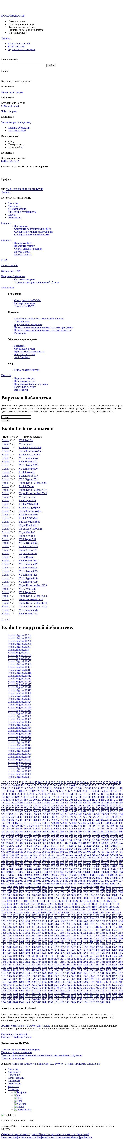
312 (53, 811)
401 (89, 820)
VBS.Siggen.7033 (28, 613)
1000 (112, 883)
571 (3, 840)
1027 (27, 889)
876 (39, 872)
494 (21, 831)
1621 (61, 970)
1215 (21, 915)
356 (8, 817)
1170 (3, 909)
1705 (62, 981)
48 (22, 785)
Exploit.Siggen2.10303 (19, 661)
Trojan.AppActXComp (31, 528)
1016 (85, 886)
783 (107, 860)
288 (66, 808)
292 (85, 808)
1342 (27, 932)
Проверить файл (23, 243)
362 (35, 817)
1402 (9, 941)
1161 (71, 906)
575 (21, 840)
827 (62, 866)
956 (35, 880)
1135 (43, 903)
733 (3, 857)
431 (102, 822)
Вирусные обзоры (24, 378)
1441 (114, 944)
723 (80, 854)
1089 (21, 898)
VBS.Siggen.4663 (28, 542)
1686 (73, 979)
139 (3, 794)
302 (8, 811)
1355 (102, 932)
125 (61, 791)
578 (35, 840)
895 (3, 875)
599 (8, 843)
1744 (44, 987)
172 (30, 796)
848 (35, 869)
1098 (73, 898)
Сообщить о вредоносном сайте (31, 234)
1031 (50, 889)
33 (94, 782)
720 (66, 854)
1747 (62, 987)
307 (30, 811)
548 (21, 837)
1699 (27, 981)
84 (18, 788)
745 (57, 857)
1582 (79, 964)
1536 (56, 958)
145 (30, 794)
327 (121, 811)
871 (17, 872)
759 (121, 857)
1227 (91, 915)
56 (47, 785)
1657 (27, 976)
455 (89, 825)
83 (15, 788)
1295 (120, 924)
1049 (33, 892)
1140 (71, 903)
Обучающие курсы (24, 348)
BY (38, 189)
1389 (56, 938)
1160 (65, 906)
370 (71, 817)
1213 (9, 915)
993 (80, 883)
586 (71, 840)
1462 (114, 947)
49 (25, 785)
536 (89, 834)
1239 (38, 918)
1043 (120, 889)
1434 (73, 944)
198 (26, 799)
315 (66, 811)
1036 (79, 889)
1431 (56, 944)
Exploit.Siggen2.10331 (19, 719)
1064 (120, 892)
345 (80, 814)
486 (107, 828)
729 (107, 854)
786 (121, 860)
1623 (73, 970)
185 (89, 796)
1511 (32, 955)
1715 (120, 981)
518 (8, 834)
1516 (61, 955)
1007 (33, 886)
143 (21, 794)
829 (71, 866)
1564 (96, 961)
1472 (50, 950)
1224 (73, 915)
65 (77, 785)
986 (48, 883)
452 (76, 825)
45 (12, 785)
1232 (120, 915)
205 (57, 799)
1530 (21, 958)
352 (112, 814)
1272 (108, 921)
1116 (53, 901)
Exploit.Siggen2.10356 (19, 762)
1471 (44, 950)
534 (80, 834)
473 (48, 828)
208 (71, 799)
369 (66, 817)
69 (89, 785)
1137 (54, 903)
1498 (79, 953)
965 (76, 880)
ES (16, 189)
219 (121, 799)
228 (39, 802)
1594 (27, 967)
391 (44, 820)
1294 (114, 924)
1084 (114, 895)
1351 (79, 932)
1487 (15, 953)
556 (57, 837)
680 (8, 851)
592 (98, 840)
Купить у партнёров (19, 43)
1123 (92, 901)
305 (21, 811)
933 (53, 877)
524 (35, 834)
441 (26, 825)
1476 (73, 950)
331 (17, 814)
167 (8, 796)
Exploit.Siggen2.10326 (19, 707)
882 (66, 872)
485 (103, 828)
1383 (21, 938)
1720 (27, 984)
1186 (94, 909)
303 (12, 811)
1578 (56, 964)
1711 (96, 981)
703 (112, 851)
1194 (20, 912)
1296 (3, 927)
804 (80, 863)
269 (103, 805)
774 (66, 860)
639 (66, 846)
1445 (15, 947)
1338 (3, 932)
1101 (90, 898)
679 (3, 851)
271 (112, 805)
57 (51, 785)
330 (12, 814)
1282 (44, 924)
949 (3, 880)
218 (116, 799)
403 (98, 820)
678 (121, 848)
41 (120, 782)
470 (35, 828)
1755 (108, 987)
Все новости (21, 389)
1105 (113, 898)
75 (109, 785)
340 (57, 814)
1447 (27, 947)
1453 (62, 947)
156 (80, 794)
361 (30, 817)
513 (107, 831)
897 (12, 875)
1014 (73, 886)
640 (71, 846)
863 (103, 869)
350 (103, 814)
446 (48, 825)
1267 (79, 921)
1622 (67, 970)
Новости (12, 214)
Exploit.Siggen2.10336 (19, 733)
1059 (91, 892)
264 (80, 805)
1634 (15, 973)
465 (12, 828)
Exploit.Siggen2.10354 (19, 756)
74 (106, 785)
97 (60, 788)
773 (62, 860)
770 (48, 860)
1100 (85, 898)
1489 (27, 953)
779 (89, 860)
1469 (33, 950)
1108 (9, 901)
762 (12, 860)
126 (65, 791)
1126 (109, 901)
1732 (96, 984)
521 (21, 834)
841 (3, 869)
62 (67, 785)
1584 (91, 964)
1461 (108, 947)
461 (116, 825)
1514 (50, 955)
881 (62, 872)
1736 (120, 984)
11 (23, 782)
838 (112, 866)
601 (17, 843)
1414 (79, 941)
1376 (102, 935)
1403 (15, 941)
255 (39, 805)
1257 (21, 921)
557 (62, 837)
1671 (108, 976)
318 (80, 811)
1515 (56, 955)
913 (84, 875)
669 (80, 848)
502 (57, 831)
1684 (62, 979)
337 (44, 814)
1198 (43, 912)
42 (2, 785)
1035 (73, 889)
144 (26, 794)
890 (103, 872)
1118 (64, 901)
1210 (112, 912)
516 (121, 831)
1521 (90, 955)
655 (17, 848)
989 (62, 883)
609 (53, 843)
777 (80, 860)
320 (89, 811)
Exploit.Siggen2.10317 (19, 684)
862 (98, 869)
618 (93, 843)
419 (48, 822)
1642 (62, 973)
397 (71, 820)
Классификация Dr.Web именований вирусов (39, 318)
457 (98, 825)
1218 (38, 915)
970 (98, 880)
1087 (9, 898)
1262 (50, 921)
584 (62, 840)
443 (35, 825)
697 (85, 851)
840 (121, 866)
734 (8, 857)
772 (57, 860)
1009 (44, 886)
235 (71, 802)
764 (21, 860)
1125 (103, 901)
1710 (91, 981)
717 (53, 854)
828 (66, 866)
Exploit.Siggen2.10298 (19, 644)
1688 (85, 979)
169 (17, 796)
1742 (33, 987)
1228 (96, 915)
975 (121, 880)
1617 (38, 970)
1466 (15, 950)
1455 (73, 947)
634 (44, 846)
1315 (114, 927)
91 (41, 788)
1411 (61, 941)
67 (83, 785)
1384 (27, 938)
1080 (91, 895)
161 (103, 794)
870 (12, 872)
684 (26, 851)
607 (44, 843)
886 (85, 872)
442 (30, 825)
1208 (101, 912)
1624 (79, 970)
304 (17, 811)
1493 (50, 953)
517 (3, 834)
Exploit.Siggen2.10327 (19, 710)
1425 (21, 944)
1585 (96, 964)
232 (57, 802)
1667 (85, 976)
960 (53, 880)
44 (9, 785)
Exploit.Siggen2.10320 (19, 693)
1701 (38, 981)
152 (62, 794)
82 (12, 788)
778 (85, 860)
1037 (85, 889)
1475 (67, 950)
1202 (66, 912)
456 (94, 825)
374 (89, 817)
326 (116, 811)
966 (80, 880)
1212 (3, 915)
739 (30, 857)
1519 (79, 955)
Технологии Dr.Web (25, 306)
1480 (96, 950)
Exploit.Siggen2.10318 (19, 687)
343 (71, 814)
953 (21, 880)
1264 (62, 921)
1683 (56, 979)
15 (36, 782)
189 (107, 796)
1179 (54, 909)
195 (12, 799)
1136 (49, 903)
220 (3, 802)
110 (116, 788)
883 (71, 872)
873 (26, 872)
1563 (91, 961)
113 (7, 791)
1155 (37, 906)
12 (26, 782)
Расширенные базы (24, 303)
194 (8, 799)
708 (12, 854)
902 (35, 875)
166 (3, 796)
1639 (44, 973)
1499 (85, 953)
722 (75, 854)
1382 (15, 938)
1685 (67, 979)
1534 (44, 958)
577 (30, 840)
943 (98, 877)
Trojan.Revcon (26, 557)
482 (89, 828)
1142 (82, 903)
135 (106, 791)
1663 (62, 976)
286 (57, 808)
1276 (9, 924)
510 (94, 831)
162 (107, 794)
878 (48, 872)
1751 (85, 987)
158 (89, 794)
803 (76, 863)
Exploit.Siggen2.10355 (19, 759)
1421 (120, 941)
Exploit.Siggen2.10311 (19, 672)
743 (48, 857)
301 (3, 811)
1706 (67, 981)
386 (21, 820)
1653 (3, 976)
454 (85, 825)
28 (78, 782)
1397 (102, 938)
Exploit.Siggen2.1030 (19, 652)
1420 (114, 941)
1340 (15, 932)
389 (35, 820)
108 (107, 788)
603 (26, 843)
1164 (88, 906)
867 (121, 869)
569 (116, 837)
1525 (114, 955)
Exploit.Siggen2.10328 (19, 713)
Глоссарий (20, 333)
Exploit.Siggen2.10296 (19, 641)
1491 (38, 953)
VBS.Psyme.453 (27, 497)
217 (112, 799)
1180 (60, 909)
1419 (108, 941)
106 (98, 788)
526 (44, 834)
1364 (33, 935)
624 (121, 843)
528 (53, 834)
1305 (56, 927)
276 (12, 808)
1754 (102, 987)
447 (53, 825)
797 (48, 863)
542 (116, 834)
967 (85, 880)
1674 (3, 979)
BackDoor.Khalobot (29, 521)
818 (21, 866)
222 (12, 802)
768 (39, 860)
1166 (99, 906)
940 (85, 877)
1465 (9, 950)
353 (116, 814)
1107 (3, 901)
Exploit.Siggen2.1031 (19, 670)
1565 (102, 961)
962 (62, 880)
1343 (33, 932)
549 (26, 837)
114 (12, 791)
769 (44, 860)
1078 (79, 895)
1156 (43, 906)
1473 (56, 950)
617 (89, 843)
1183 (77, 909)
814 (3, 866)
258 (53, 805)
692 (62, 851)
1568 (120, 961)
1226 (85, 915)
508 (85, 831)
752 (89, 857)
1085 (120, 895)
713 (35, 854)
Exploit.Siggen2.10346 (19, 748)
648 (107, 846)
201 (39, 799)
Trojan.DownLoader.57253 (33, 595)
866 (116, 869)
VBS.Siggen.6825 (28, 567)
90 (38, 788)
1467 (21, 950)
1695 (3, 981)
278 (21, 808)
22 (58, 782)
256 (44, 805)
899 (21, 875)
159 (94, 794)
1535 (50, 958)
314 (62, 811)
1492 (44, 953)
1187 (99, 909)
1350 (73, 932)
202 (44, 799)
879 (53, 872)
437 (8, 825)
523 (30, 834)
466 (17, 828)
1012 (61, 886)
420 (53, 822)
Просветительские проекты (29, 351)
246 (121, 802)
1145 (99, 903)
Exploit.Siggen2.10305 (19, 664)
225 (26, 802)
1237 (27, 918)
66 (80, 785)
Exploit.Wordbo (27, 472)
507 (80, 831)
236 (76, 802)
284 (48, 808)
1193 (15, 912)
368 (62, 817)
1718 (15, 984)
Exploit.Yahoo (26, 486)
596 (116, 840)
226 (30, 802)
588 (80, 840)
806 (89, 863)
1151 (15, 906)
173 (35, 796)
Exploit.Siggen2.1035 (19, 751)
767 (35, 860)
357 (12, 817)
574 (17, 840)
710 (21, 854)
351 (107, 814)
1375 (96, 935)
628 (17, 846)
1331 (85, 929)
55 (44, 785)
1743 (38, 987)
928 (30, 877)
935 (62, 877)
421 (57, 822)
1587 (108, 964)
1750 (79, 987)
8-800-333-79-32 (10, 105)
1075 (62, 895)
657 (26, 848)
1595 (33, 967)
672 (94, 848)
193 (3, 799)
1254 (3, 921)
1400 (120, 938)
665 (62, 848)
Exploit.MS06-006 (28, 518)
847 (30, 869)
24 (65, 782)
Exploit (5, 440)
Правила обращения (19, 127)
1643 (67, 973)
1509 (21, 955)
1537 (62, 958)
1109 (15, 901)
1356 (108, 932)
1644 (73, 973)
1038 (91, 889)
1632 (3, 973)
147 (39, 794)
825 (53, 866)
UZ (34, 189)
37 (107, 782)
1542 (91, 958)
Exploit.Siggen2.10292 (19, 635)
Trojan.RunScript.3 (28, 525)
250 (17, 805)
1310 (85, 927)
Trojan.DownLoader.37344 (33, 493)
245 (116, 802)
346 (85, 814)
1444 (9, 947)
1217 (33, 915)
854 (62, 869)
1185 (88, 909)
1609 (114, 967)
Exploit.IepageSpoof (29, 507)
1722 (38, 984)
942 (94, 877)
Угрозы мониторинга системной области (36, 282)
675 (107, 848)
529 (57, 834)
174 (39, 796)
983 (35, 883)
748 (71, 857)
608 (48, 843)
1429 (44, 944)
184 (85, 796)
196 (17, 799)
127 (70, 791)
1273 (114, 921)
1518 (73, 955)
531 (66, 834)
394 (57, 820)
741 (39, 857)
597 (121, 840)
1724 (50, 984)
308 (35, 811)
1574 (33, 964)
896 (8, 875)
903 (39, 875)
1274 (120, 921)
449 (62, 825)
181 (71, 796)
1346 (50, 932)
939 (80, 877)
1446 (21, 947)
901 (30, 875)
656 (21, 848)
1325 (50, 929)
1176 (37, 909)
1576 (44, 964)
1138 (60, 903)
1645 (79, 973)
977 (8, 883)
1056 (73, 892)
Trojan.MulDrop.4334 (30, 451)
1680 (38, 979)
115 (16, 791)
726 (93, 854)
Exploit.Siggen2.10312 (19, 675)
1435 (79, 944)
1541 (85, 958)
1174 (26, 909)
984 (39, 883)
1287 (73, 924)
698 (89, 851)
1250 (102, 918)
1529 (15, 958)
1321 (27, 929)
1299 (21, 927)
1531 (27, 958)
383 (8, 820)
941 (89, 877)
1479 (91, 950)
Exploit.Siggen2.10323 (19, 698)
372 (80, 817)
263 (76, 805)
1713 (108, 981)
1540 (79, 958)
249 (12, 805)
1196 (32, 912)
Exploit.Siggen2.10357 (19, 765)
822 (39, 866)
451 (71, 825)
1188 (105, 909)
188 (103, 796)
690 (53, 851)
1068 (21, 895)
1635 (21, 973)
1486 (9, 953)
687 (39, 851)
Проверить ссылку (24, 245)
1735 (114, 984)
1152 (20, 906)
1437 (91, 944)
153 (66, 794)
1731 (91, 984)
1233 (3, 918)
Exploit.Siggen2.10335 (19, 730)
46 (15, 785)
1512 (38, 955)
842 (8, 869)
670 (85, 848)
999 (107, 883)
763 (17, 860)
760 (3, 860)
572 (8, 840)
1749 (73, 987)
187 (98, 796)
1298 (15, 927)
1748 (67, 987)
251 (21, 805)
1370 (67, 935)
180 (66, 796)
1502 (102, 953)
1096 (62, 898)
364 (44, 817)
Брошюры (19, 345)
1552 (27, 961)
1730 (85, 984)
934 (57, 877)
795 (39, 863)
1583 (85, 964)
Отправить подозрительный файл (32, 228)
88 (31, 788)
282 (39, 808)
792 (26, 863)
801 (66, 863)
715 (44, 854)
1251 (108, 918)
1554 (38, 961)
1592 (15, 967)
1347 (56, 932)
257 (48, 805)
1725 (56, 984)
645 (94, 846)
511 (98, 831)
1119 (69, 901)
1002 (3, 886)
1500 (91, 953)
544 (3, 837)
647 (103, 846)
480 (80, 828)
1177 (43, 909)
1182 (71, 909)
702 (107, 851)
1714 (114, 981)
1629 (108, 970)
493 (17, 831)
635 (48, 846)
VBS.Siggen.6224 (28, 458)
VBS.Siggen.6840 (28, 578)
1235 (15, 918)
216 (107, 799)
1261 (44, 921)
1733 (102, 984)
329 (8, 814)
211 (84, 799)
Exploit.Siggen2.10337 (19, 736)
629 (21, 846)
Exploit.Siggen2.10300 (19, 655)
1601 (67, 967)
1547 (120, 958)
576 (26, 840)
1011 (56, 886)
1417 (96, 941)
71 (96, 785)
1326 (56, 929)
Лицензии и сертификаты (22, 211)
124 (56, 791)
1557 (56, 961)
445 (44, 825)
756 (107, 857)
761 (8, 860)
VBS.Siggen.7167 (28, 560)
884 (76, 872)
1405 (27, 941)
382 (3, 820)
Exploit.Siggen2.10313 (19, 678)
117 (25, 791)
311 (48, 811)
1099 (79, 898)
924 (12, 877)
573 (12, 840)
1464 (3, 950)
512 (102, 831)
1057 (79, 892)
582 (53, 840)
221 (8, 802)
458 (103, 825)
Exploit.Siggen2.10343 (19, 745)
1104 (107, 898)
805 (85, 863)
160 (98, 794)
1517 (67, 955)
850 (44, 869)
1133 (32, 903)
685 (30, 851)
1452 (56, 947)
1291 (96, 924)
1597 (44, 967)
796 (44, 863)
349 (98, 814)
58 (54, 785)
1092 (38, 898)
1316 (120, 927)
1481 (102, 950)
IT (23, 189)
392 (48, 820)
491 (8, 831)
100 (71, 788)
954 (26, 880)
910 (71, 875)
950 (8, 880)
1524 (108, 955)
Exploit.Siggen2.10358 (19, 768)
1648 (96, 973)
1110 (20, 901)
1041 (108, 889)
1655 (15, 976)
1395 (91, 938)
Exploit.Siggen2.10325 (19, 704)
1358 (120, 932)
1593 (21, 967)
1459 (96, 947)
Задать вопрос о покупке (21, 49)
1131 (20, 903)
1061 (102, 892)
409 (3, 822)
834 (94, 866)
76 (112, 785)
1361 (15, 935)
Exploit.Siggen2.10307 (19, 667)
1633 (9, 973)
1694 (120, 979)
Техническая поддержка (22, 27)
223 (17, 802)
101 (76, 788)
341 (62, 814)
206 (62, 799)
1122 (86, 901)
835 (98, 866)
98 (64, 788)
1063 (114, 892)
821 (35, 866)
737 (21, 857)
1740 (21, 987)
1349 (67, 932)
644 (89, 846)
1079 (85, 895)
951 (12, 880)
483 (94, 828)
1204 (78, 912)
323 (102, 811)
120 (38, 791)
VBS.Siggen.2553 (28, 461)
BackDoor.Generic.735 (31, 599)
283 (44, 808)
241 (98, 802)
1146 (105, 903)
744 (53, 857)
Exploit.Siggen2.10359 (19, 771)
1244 (67, 918)
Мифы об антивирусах (26, 369)
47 (18, 785)
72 (99, 785)
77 (115, 785)
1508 (15, 955)
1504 (114, 953)
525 (39, 834)
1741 (27, 987)
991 (71, 883)
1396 (96, 938)
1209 (107, 912)
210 (80, 799)
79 (2, 788)
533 (76, 834)
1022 (120, 886)
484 (98, 828)
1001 (118, 883)
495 (26, 831)
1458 (91, 947)
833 (89, 866)
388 (30, 820)
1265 (67, 921)
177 (53, 796)
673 (98, 848)
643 (85, 846)
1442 (120, 944)
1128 (3, 903)
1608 (108, 967)
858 (80, 869)
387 (26, 820)
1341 (21, 932)
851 (48, 869)
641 (76, 846)
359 (21, 817)
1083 (108, 895)
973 (112, 880)
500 (48, 831)
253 (30, 805)
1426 (27, 944)
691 (57, 851)
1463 (120, 947)
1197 (37, 912)
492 (12, 831)
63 (70, 785)
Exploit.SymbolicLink (30, 447)
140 (8, 794)
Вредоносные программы (28, 324)
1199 (49, 912)
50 (28, 785)
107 (103, 788)
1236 (21, 918)
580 (44, 840)
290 (76, 808)
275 (8, 808)
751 (85, 857)
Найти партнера (17, 32)
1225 (79, 915)
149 (48, 794)
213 (93, 799)
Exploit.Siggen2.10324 (19, 701)
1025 (15, 889)
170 (21, 796)
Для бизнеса (14, 206)
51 (31, 785)
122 (47, 791)
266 (89, 805)
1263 (56, 921)
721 (71, 854)
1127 (115, 901)
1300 (27, 927)
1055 (67, 892)
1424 (15, 944)
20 (52, 782)
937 (71, 877)
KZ (30, 189)
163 (112, 794)
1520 (85, 955)
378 (107, 817)
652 (3, 848)
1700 (33, 981)
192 (121, 796)
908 (62, 875)
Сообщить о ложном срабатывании (33, 231)
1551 (21, 961)
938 (76, 877)
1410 (56, 941)
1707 (73, 981)
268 (98, 805)
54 (41, 785)
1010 (50, 886)
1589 (120, 964)
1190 (116, 909)
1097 (67, 898)
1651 (114, 973)
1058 (85, 892)
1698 (21, 981)
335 (35, 814)
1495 (62, 953)
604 (30, 843)
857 (76, 869)
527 (48, 834)
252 (26, 805)
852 (53, 869)
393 (53, 820)
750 (80, 857)
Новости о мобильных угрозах (31, 384)
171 (26, 796)
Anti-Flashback (22, 357)
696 (80, 851)
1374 (91, 935)
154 (71, 794)
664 (57, 848)
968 (89, 880)
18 (45, 782)
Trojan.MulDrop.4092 (30, 511)
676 (112, 848)
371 (76, 817)
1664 (67, 976)
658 (30, 848)
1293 (108, 924)
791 (21, 863)
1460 (102, 947)
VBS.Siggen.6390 (28, 468)
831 (80, 866)
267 (94, 805)
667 (71, 848)
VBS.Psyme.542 (27, 539)
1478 (85, 950)
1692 (108, 979)
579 (39, 840)
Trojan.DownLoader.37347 (33, 489)
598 (3, 843)
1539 (73, 958)
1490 (33, 953)
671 (89, 848)
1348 (62, 932)
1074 (56, 895)
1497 (73, 953)
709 (17, 854)
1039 (96, 889)
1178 (49, 909)
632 (35, 846)
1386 (38, 938)
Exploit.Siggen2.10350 (19, 753)
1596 (38, 967)
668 (76, 848)
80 (6, 788)
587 (76, 840)
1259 (33, 921)
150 (53, 794)
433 (112, 822)
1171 (9, 909)
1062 (108, 892)
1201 (60, 912)
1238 (33, 918)
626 (8, 846)
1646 (85, 973)
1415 (85, 941)
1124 (98, 901)
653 (8, 848)
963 (66, 880)
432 (107, 822)
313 (57, 811)
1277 (15, 924)
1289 (85, 924)
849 (39, 869)
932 (48, 877)
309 (39, 811)
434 (116, 822)
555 (53, 837)
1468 (27, 950)
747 (66, 857)
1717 (9, 984)
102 (80, 788)
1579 (62, 964)
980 (21, 883)
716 (48, 854)
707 (8, 854)
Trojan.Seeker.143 (28, 550)
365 (48, 817)
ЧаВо (4, 111)
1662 (56, 976)
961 (57, 880)
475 (57, 828)
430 (98, 822)
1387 (44, 938)
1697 (15, 981)
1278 (21, 924)
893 (116, 872)
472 (44, 828)
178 (57, 796)
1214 (15, 915)
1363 (27, 935)
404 (103, 820)
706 (3, 854)
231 (53, 802)
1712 (102, 981)
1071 (38, 895)
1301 (33, 927)
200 (35, 799)
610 (57, 843)
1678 (27, 979)
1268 (85, 921)
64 (73, 785)
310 (44, 811)
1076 (67, 895)
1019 (102, 886)
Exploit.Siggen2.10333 (19, 724)
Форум (12, 111)
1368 (56, 935)
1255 (9, 921)
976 (3, 883)
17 (42, 782)
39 (113, 782)
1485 (3, 953)
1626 (90, 970)
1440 (108, 944)
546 (12, 837)
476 (62, 828)
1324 (44, 929)
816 (12, 866)
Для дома (13, 203)
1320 (21, 929)
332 (21, 814)
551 (35, 837)
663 (53, 848)
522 (26, 834)
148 (44, 794)
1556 (50, 961)
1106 (119, 898)
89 (35, 788)
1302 (38, 927)
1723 (44, 984)
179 (62, 796)
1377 (108, 935)
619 (98, 843)
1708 (79, 981)
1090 (27, 898)
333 (26, 814)
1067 (15, 895)
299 (116, 808)
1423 (9, 944)
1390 (62, 938)
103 (85, 788)
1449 (38, 947)
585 (66, 840)
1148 (116, 903)
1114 (42, 901)
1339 (9, 932)
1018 (96, 886)
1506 (3, 955)
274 (3, 808)
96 (57, 788)
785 (116, 860)
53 (38, 785)
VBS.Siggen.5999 (28, 581)
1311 (90, 927)
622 (112, 843)
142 (17, 794)
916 (98, 875)
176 (48, 796)
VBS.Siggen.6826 (28, 610)
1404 (21, 941)
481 (85, 828)
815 (8, 866)
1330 (79, 929)
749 (76, 857)
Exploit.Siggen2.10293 (19, 638)
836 (103, 866)
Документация (17, 21)
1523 (102, 955)
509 (89, 831)
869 (8, 872)
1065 (3, 895)
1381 (9, 938)
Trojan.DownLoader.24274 (33, 603)
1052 (50, 892)
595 (112, 840)
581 (48, 840)
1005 (21, 886)
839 (116, 866)
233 (62, 802)
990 (66, 883)
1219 (44, 915)
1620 (56, 970)
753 (94, 857)
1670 (102, 976)
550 (30, 837)
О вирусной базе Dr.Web (27, 300)
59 (57, 785)
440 (21, 825)
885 (80, 872)
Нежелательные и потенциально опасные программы (43, 327)
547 (17, 837)
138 (119, 791)
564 (94, 837)
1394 (85, 938)
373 (85, 817)
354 (121, 814)
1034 (67, 889)
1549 (9, 961)
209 (76, 799)
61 (64, 785)
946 (112, 877)
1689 (91, 979)
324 (107, 811)
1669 (96, 976)
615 (80, 843)
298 (112, 808)
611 (62, 843)
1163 (82, 906)
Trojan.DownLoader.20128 (33, 585)
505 (71, 831)
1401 (3, 941)
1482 (108, 950)
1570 (9, 964)
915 (93, 875)
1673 (120, 976)
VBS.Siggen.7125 (28, 574)
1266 (73, 921)
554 (48, 837)
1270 (96, 921)
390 (39, 820)
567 (107, 837)
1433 (67, 944)
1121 (81, 901)
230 (48, 802)
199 (30, 799)
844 (17, 869)
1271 (102, 921)
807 (94, 863)
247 (3, 805)
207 (66, 799)
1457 (85, 947)
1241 (50, 918)
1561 (79, 961)
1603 (79, 967)
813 (121, 863)
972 (107, 880)
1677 (21, 979)
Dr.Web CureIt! (22, 251)
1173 (20, 909)
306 (26, 811)
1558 (62, 961)
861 (94, 869)
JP (26, 189)
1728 (73, 984)
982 (30, 883)
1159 (60, 906)
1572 (21, 964)
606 (39, 843)
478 (71, 828)
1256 (15, 921)
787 (3, 863)
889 (98, 872)
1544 (102, 958)
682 (17, 851)
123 (52, 791)
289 (71, 808)
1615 (27, 970)
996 (94, 883)
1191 (3, 912)
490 (3, 831)
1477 (79, 950)
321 (93, 811)
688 (44, 851)
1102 (96, 898)
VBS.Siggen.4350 (28, 514)
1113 (37, 901)
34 (97, 782)
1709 (85, 981)
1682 (50, 979)
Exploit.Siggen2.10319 (19, 690)
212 (89, 799)
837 (107, 866)
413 (21, 822)
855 (66, 869)
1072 (44, 895)
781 (98, 860)
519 (12, 834)
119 (34, 791)
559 (71, 837)
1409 (50, 941)
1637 (33, 973)
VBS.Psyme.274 (27, 592)
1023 (3, 889)
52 (35, 785)
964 (71, 880)
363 (39, 817)
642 (80, 846)
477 (66, 828)
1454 (67, 947)
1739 (15, 987)
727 (98, 854)
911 (75, 875)
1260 (38, 921)
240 (94, 802)
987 (53, 883)
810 (107, 863)
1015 (79, 886)
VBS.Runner (25, 444)
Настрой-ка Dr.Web (24, 354)
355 (3, 817)
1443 (3, 947)
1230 (108, 915)
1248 (91, 918)
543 (121, 834)
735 (12, 857)
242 (103, 802)
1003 (9, 886)
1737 (3, 987)
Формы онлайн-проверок (28, 248)
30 (84, 782)
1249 (96, 918)
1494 (56, 953)
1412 (67, 941)
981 (26, 883)
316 (71, 811)
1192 (9, 912)
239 (89, 802)
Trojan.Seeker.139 (28, 553)
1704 (56, 981)
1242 (56, 918)
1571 (15, 964)
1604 (85, 967)
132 (92, 791)
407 (116, 820)
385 (17, 820)
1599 (56, 967)
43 (6, 785)
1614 (21, 970)
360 (26, 817)
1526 (120, 955)
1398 (108, 938)
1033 (62, 889)
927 (26, 877)
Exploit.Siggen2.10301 (19, 658)
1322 (33, 929)
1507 (9, 955)
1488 (21, 953)
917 (102, 875)
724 (84, 854)
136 (110, 791)
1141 (77, 903)
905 (48, 875)
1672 (114, 976)
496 (30, 831)
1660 (44, 976)
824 (48, 866)
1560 (73, 961)
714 (39, 854)
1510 (27, 955)
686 (35, 851)
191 (116, 796)
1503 (108, 953)
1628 (102, 970)
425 (75, 822)
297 (107, 808)
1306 (62, 927)
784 (112, 860)
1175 (32, 909)
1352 (85, 932)
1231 (114, 915)
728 (102, 854)
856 (71, 869)
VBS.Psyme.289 (27, 588)
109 (112, 788)
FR (20, 189)
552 (39, 837)
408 (121, 820)
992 (76, 883)
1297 (9, 927)
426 (80, 822)
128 (74, 791)
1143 (88, 903)
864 (107, 869)
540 (107, 834)
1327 (62, 929)
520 (17, 834)
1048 (27, 892)
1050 (38, 892)
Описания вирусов (24, 279)
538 (98, 834)
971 (103, 880)
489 (121, 828)
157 (85, 794)
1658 (33, 976)
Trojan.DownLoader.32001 (33, 482)
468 (26, 828)
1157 (49, 906)
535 (85, 834)
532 (71, 834)
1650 (108, 973)
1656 (21, 976)
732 (121, 854)
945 (107, 877)
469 (30, 828)
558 (66, 837)
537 (94, 834)
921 (121, 875)
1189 (111, 909)
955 (30, 880)
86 (25, 788)
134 (101, 791)
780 (94, 860)
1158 (54, 906)
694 (71, 851)
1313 (102, 927)
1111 (26, 901)
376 (98, 817)
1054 (62, 892)
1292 (102, 924)
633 (39, 846)
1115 (48, 901)
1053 (56, 892)
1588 (114, 964)
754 (98, 857)
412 (17, 822)
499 (44, 831)
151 (57, 794)
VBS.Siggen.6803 (28, 571)
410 (8, 822)
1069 (27, 895)
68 (86, 785)
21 (55, 782)
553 (44, 837)
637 (57, 846)
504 (66, 831)
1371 (73, 935)
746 (62, 857)
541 (112, 834)
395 (62, 820)
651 (121, 846)
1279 (27, 924)
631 (30, 846)
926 (21, 877)
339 (53, 814)
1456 (79, 947)
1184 (82, 909)
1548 (3, 961)
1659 (38, 976)
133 (97, 791)
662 (48, 848)
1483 (114, 950)
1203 (72, 912)
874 (30, 872)
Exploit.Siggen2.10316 (19, 681)
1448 (33, 947)
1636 (27, 973)
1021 (114, 886)
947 (116, 877)
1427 (33, 944)
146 (35, 794)
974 (116, 880)
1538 (67, 958)
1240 (44, 918)
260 (62, 805)
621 (107, 843)
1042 (114, 889)
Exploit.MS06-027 (28, 475)
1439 (102, 944)
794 (35, 863)
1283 (50, 924)
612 (66, 843)
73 (102, 785)
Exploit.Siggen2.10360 (19, 774)
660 (39, 848)
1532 (33, 958)
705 (121, 851)
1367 (50, 935)
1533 (38, 958)
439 (17, 825)
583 (57, 840)
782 (103, 860)
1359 (3, 935)
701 (103, 851)
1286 (67, 924)
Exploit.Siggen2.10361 (19, 777)
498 (39, 831)
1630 (114, 970)
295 (98, 808)
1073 (50, 895)
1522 (96, 955)
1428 (38, 944)
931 (44, 877)
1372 (79, 935)
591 (94, 840)
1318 (9, 929)
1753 (96, 987)
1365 (38, 935)
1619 (50, 970)
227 (35, 802)
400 (85, 820)
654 (12, 848)
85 (22, 788)
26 (71, 782)
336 (39, 814)
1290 (91, 924)
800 (62, 863)
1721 (33, 984)
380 (116, 817)
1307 (67, 927)
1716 (3, 984)
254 (35, 805)
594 (107, 840)
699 (94, 851)
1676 (15, 979)
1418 (102, 941)
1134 (37, 903)
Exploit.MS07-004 (28, 504)
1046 (15, 892)
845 (21, 869)
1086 (3, 898)
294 (94, 808)
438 (12, 825)
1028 (33, 889)
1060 (96, 892)
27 (74, 782)
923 (8, 877)
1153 (26, 906)
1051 (44, 892)
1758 (3, 990)
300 (121, 808)
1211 (118, 912)
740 (35, 857)
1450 (44, 947)
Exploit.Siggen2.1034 (19, 742)
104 (89, 788)
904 (44, 875)
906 (53, 875)
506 (76, 831)
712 (30, 854)
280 (30, 808)
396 (66, 820)
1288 (79, 924)
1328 (67, 929)
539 (103, 834)
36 (104, 782)
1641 (56, 973)
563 (89, 837)
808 (98, 863)
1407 (38, 941)
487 (112, 828)
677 (116, 848)
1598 (50, 967)
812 (116, 863)
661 (44, 848)
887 (89, 872)
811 (112, 863)
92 (44, 788)
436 (3, 825)
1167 (105, 906)
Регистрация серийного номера (26, 29)
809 (103, 863)
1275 (3, 924)
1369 (62, 935)
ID (41, 189)
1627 (96, 970)
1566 (108, 961)
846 (26, 869)
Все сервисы (21, 226)
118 (29, 791)
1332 (91, 929)
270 (107, 805)
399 (80, 820)
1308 (73, 927)
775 (71, 860)
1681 (44, 979)
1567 (114, 961)
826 (57, 866)
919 (112, 875)
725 (89, 854)
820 (30, 866)
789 (12, 863)
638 (62, 846)
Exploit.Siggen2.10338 (19, 739)
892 (112, 872)
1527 (3, 958)
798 (53, 863)
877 (44, 872)
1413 (73, 941)
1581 (73, 964)
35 (100, 782)
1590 (3, 967)
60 (60, 785)
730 (112, 854)
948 (121, 877)
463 (3, 828)
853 (57, 869)
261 (66, 805)
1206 (89, 912)
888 (94, 872)
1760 (15, 990)
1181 (65, 909)
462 (121, 825)
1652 (120, 973)
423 (66, 822)
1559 (67, 961)
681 (12, 851)
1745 (50, 987)
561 (80, 837)
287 (62, 808)
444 (39, 825)
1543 (96, 958)
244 (112, 802)
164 (116, 794)
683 (21, 851)
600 (12, 843)
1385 (33, 938)
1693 (114, 979)
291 (80, 808)
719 (62, 854)
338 (48, 814)
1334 (102, 929)
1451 (50, 947)
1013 (67, 886)
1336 (114, 929)
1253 (120, 918)
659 (35, 848)
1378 (114, 935)
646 (98, 846)
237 (80, 802)
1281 (38, 924)
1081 (96, 895)
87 (28, 788)
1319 (15, 929)
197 (21, 799)
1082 (102, 895)
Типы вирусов (22, 321)
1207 (95, 912)
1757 (120, 987)
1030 (44, 889)
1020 (108, 886)
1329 (73, 929)
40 (116, 782)
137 (115, 791)
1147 (111, 903)
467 (21, 828)
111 (120, 788)
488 (116, 828)
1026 (21, 889)
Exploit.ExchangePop (30, 454)
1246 (79, 918)
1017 (90, 886)
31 (87, 782)
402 (94, 820)
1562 (85, 961)
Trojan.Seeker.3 (27, 535)
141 (12, 794)
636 (53, 846)
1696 (9, 981)
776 (76, 860)
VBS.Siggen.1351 (28, 479)
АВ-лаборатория (17, 209)
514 (112, 831)
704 (116, 851)
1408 (44, 941)
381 (121, 817)
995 (89, 883)
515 (116, 831)
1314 (108, 927)
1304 (50, 927)
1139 (65, 903)
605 (35, 843)
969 (94, 880)
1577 (50, 964)
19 (49, 782)
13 (29, 782)
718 (57, 854)
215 (102, 799)
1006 (27, 886)
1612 (9, 970)
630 (26, 846)
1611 (3, 970)
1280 (33, 924)
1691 (102, 979)
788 (8, 863)
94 (51, 788)
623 (116, 843)
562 (85, 837)
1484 (120, 950)
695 (76, 851)
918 (107, 875)
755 (103, 857)
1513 (44, 955)
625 (3, 846)
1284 (56, 924)
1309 (79, 927)
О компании (14, 217)
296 (103, 808)
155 (76, 794)
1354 (96, 932)
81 (9, 788)
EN (12, 189)
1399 (114, 938)
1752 (91, 987)
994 (85, 883)
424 (71, 822)
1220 (50, 915)
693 (66, 851)
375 (94, 817)
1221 (56, 915)
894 (121, 872)
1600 (62, 967)
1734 (108, 984)
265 (85, 805)
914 (89, 875)
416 (35, 822)
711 (26, 854)
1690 (96, 979)
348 (94, 814)
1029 (38, 889)
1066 (9, 895)
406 (112, 820)
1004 (15, 886)
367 (57, 817)
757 (112, 857)
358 (17, 817)
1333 (96, 929)
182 (76, 796)
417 (39, 822)
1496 (67, 953)
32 (91, 782)
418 (44, 822)
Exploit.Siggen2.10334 (19, 727)
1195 (26, 912)
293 (89, 808)
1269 (91, 921)
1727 (67, 984)
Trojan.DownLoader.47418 (33, 606)
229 (44, 802)
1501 (96, 953)
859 (85, 869)
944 (103, 877)
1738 (9, 987)
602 (21, 843)
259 (57, 805)
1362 (21, 935)
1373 (85, 935)
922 (3, 877)
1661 (50, 976)
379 (112, 817)
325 (112, 811)
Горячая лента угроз (25, 387)
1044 (3, 892)
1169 (116, 906)
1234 (9, 918)
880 (57, 872)
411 (12, 822)
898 (17, 875)
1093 (44, 898)
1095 (56, 898)
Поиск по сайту (10, 59)
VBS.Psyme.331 (27, 500)
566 (103, 837)
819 (26, 866)
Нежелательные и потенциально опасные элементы (42, 330)
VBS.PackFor (26, 440)
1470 (38, 950)
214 (98, 799)
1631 (120, 970)
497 (35, 831)
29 (81, 782)
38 (110, 782)
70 (93, 785)
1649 (102, 973)
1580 (67, 964)
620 (102, 843)
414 (26, 822)
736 (17, 857)
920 (116, 875)
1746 (56, 987)
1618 (44, 970)
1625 (85, 970)
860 (89, 869)
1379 (120, 935)
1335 (108, 929)
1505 (120, 953)
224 (21, 802)
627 (12, 846)
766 (30, 860)
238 (85, 802)
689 (48, 851)
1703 (50, 981)
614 (75, 843)
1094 (50, 898)
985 (44, 883)
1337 (120, 929)
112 (3, 791)
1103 (102, 898)
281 (35, 808)
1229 (102, 915)
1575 (38, 964)
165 (121, 794)
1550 (15, 961)
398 (76, 820)
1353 (91, 932)
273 (121, 805)
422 (62, 822)
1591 (9, 967)
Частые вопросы (17, 130)
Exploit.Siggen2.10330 (19, 716)
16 (39, 782)
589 (85, 840)
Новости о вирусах (24, 381)
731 (116, 854)
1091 (33, 898)
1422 (3, 944)
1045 (9, 892)
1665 (73, 976)
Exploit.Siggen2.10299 (19, 646)
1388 (50, 938)
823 (44, 866)
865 (112, 869)
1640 (50, 973)
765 (26, 860)
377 (103, 817)
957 (39, 880)
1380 (3, 938)
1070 (33, 895)
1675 (9, 979)
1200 (54, 912)
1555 (44, 961)
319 (84, 811)
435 (121, 822)
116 (20, 791)
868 (3, 872)
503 (62, 831)
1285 (62, 924)
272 (116, 805)
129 (79, 791)
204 (53, 799)
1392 (73, 938)
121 (43, 791)
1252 (114, 918)
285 (53, 808)
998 (103, 883)
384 (12, 820)
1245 (73, 918)
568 (112, 837)
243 (107, 802)
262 (71, 805)
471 (39, 828)
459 (107, 825)
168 (12, 796)
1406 (33, 941)
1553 (33, 961)
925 (17, 877)
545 (8, 837)
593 (103, 840)
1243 (62, 918)
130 (83, 791)
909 (66, 875)
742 (44, 857)
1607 (102, 967)
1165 (94, 906)
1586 (102, 964)
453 (80, 825)
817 (17, 866)
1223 (67, 915)
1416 (90, 941)
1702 (44, 981)
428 (89, 822)
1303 (44, 927)
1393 (79, 938)
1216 (27, 915)
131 (88, 791)
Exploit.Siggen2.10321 (19, 696)
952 (17, 880)
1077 (73, 895)
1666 (79, 976)
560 (76, 837)
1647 (91, 973)
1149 (3, 906)
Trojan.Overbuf (27, 532)
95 (54, 788)
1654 (9, 976)
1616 (32, 970)
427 (84, 822)
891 (107, 872)
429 (93, 822)
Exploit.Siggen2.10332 (19, 722)
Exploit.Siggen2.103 (18, 649)
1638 (38, 973)
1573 (27, 964)
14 (32, 782)
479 (76, 828)
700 (98, 851)
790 (17, 863)
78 (119, 785)
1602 (73, 967)
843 (12, 869)
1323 (38, 929)
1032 (56, 889)
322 (98, 811)
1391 (67, 938)
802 (71, 863)
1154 (32, 906)
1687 (79, 979)
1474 (62, 950)
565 (98, 837)
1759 (9, 990)
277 (17, 808)
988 (57, 883)
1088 (15, 898)
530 (62, 834)
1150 (9, 906)
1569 (3, 964)
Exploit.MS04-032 (28, 546)
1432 (62, 944)
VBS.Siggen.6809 (28, 564)
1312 (96, 927)
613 (71, 843)
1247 (85, 918)
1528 (9, 958)
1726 (62, 984)
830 (76, 866)
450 (66, 825)
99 (67, 788)
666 (66, 848)
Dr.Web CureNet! (23, 254)
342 (66, 814)
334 (30, 814)
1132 (26, 903)
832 (85, 866)
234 (66, 802)
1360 (9, 935)
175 (44, 796)
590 (89, 840)
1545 (108, 958)
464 (8, 828)
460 (112, 825)
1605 (91, 967)
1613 (15, 970)
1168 (111, 906)
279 (26, 808)
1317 (3, 929)
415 (30, 822)
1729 (79, 984)
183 (80, 796)
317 (75, 811)
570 (121, 837)
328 (3, 814)
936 (66, 877)
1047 (21, 892)
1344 (38, 932)
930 (39, 877)
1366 (44, 935)
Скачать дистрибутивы (21, 24)
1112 (31, 901)
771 (53, 860)
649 (112, 846)
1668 (91, 976)
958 (44, 880)
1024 (9, 889)
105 (94, 788)
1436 (85, 944)
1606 (96, 967)
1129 (9, 903)
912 (80, 875)
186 (94, 796)
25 (68, 782)
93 (47, 788)
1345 (44, 932)
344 (76, 814)
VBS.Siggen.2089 (28, 465)
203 (48, 799)
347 (89, 814)
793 (30, 863)
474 (53, 828)
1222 (62, 915)
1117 (59, 901)
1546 (114, 958)
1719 (21, 984)
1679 (33, 979)
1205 (83, 912)
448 (57, 825)
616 (84, 843)
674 (103, 848)
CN (8, 189)
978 (12, 883)
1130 (15, 903)
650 (116, 846)
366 (53, 817)
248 (8, 805)
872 (21, 872)
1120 (75, 901)
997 (98, 883)
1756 (114, 987)
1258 (27, 921)
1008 (38, 886)
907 (57, 875)
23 (62, 782)
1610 (120, 967)
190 (112, 796)
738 (26, 857)
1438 (96, 944)
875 (35, 872)
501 (53, 831)
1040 (102, 889)
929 (35, 877)
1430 (50, 944)
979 (17, 883)
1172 (15, 909)
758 (116, 857)
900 (26, 875)
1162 (77, 906)
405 (107, 820)
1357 (114, 932)
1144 (94, 903)
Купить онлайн (16, 46)
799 (57, 863)
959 (48, 880)
